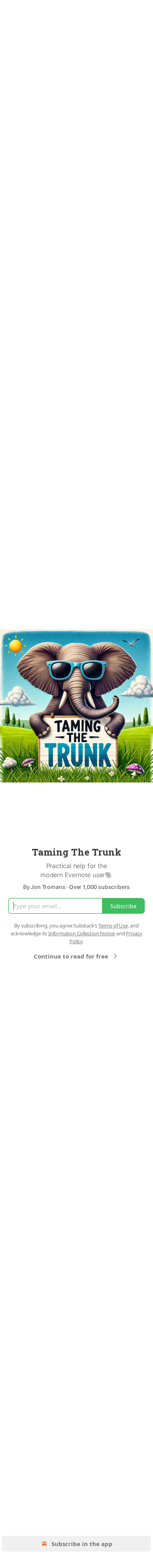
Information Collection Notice (81, 933)
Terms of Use (113, 925)
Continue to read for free (71, 956)
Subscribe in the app (82, 1544)
